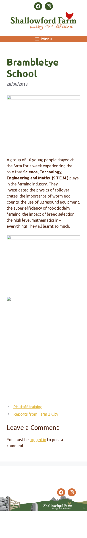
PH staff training (27, 406)
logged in (38, 439)
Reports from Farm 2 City (35, 414)
